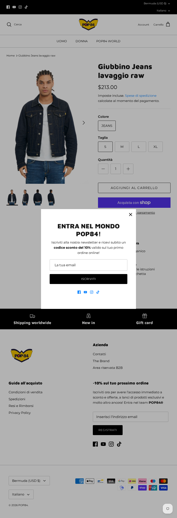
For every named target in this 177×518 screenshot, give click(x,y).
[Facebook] (79, 292)
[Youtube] (85, 292)
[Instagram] (91, 292)
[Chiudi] (130, 214)
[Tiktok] (98, 292)
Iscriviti (88, 279)
